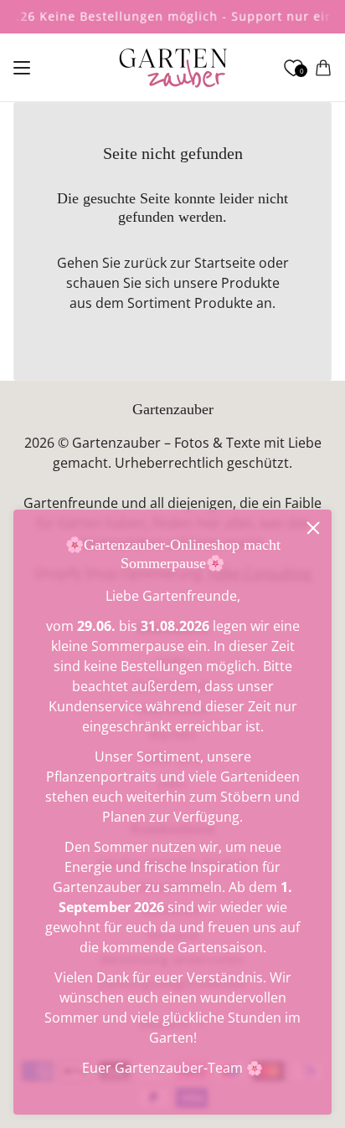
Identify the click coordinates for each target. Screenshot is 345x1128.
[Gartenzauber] (173, 68)
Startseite (224, 263)
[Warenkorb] (323, 67)
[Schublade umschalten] (21, 67)
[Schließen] (313, 528)
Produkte (223, 303)
